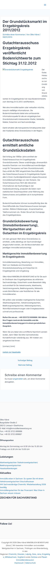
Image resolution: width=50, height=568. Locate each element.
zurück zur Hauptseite (12, 352)
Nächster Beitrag (25, 365)
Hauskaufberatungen (8, 468)
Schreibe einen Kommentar (14, 34)
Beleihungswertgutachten (10, 465)
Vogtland (21, 557)
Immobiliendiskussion (25, 560)
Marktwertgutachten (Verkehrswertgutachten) (19, 462)
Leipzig (28, 554)
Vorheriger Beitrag (25, 360)
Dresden (20, 554)
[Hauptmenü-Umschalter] (45, 4)
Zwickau (34, 557)
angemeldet (18, 379)
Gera (34, 554)
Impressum (19, 563)
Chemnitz (12, 554)
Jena (39, 554)
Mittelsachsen (11, 557)
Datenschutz (30, 563)
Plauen (44, 557)
